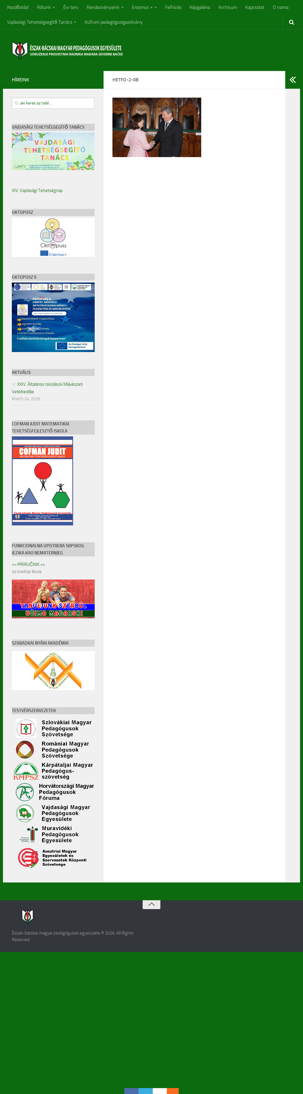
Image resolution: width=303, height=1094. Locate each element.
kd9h (5, 1005)
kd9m (5, 1040)
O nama (281, 7)
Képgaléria (200, 7)
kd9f (4, 991)
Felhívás (173, 7)
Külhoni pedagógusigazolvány (114, 22)
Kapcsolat (255, 7)
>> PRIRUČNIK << (28, 564)
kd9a (5, 955)
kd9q (5, 1069)
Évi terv (70, 7)
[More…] (169, 1091)
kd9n (5, 1048)
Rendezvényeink (103, 7)
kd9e (5, 984)
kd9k (5, 1026)
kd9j (4, 1019)
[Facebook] (131, 1091)
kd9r (4, 1076)
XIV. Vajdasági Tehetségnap (37, 190)
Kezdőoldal (18, 7)
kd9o (5, 1055)
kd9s (4, 1083)
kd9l (4, 1033)
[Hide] (175, 1091)
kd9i (4, 1012)
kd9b (5, 962)
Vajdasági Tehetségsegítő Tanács (39, 22)
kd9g (5, 998)
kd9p (5, 1062)
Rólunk (44, 7)
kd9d (5, 977)
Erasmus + (142, 7)
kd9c (4, 969)
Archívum (227, 7)
